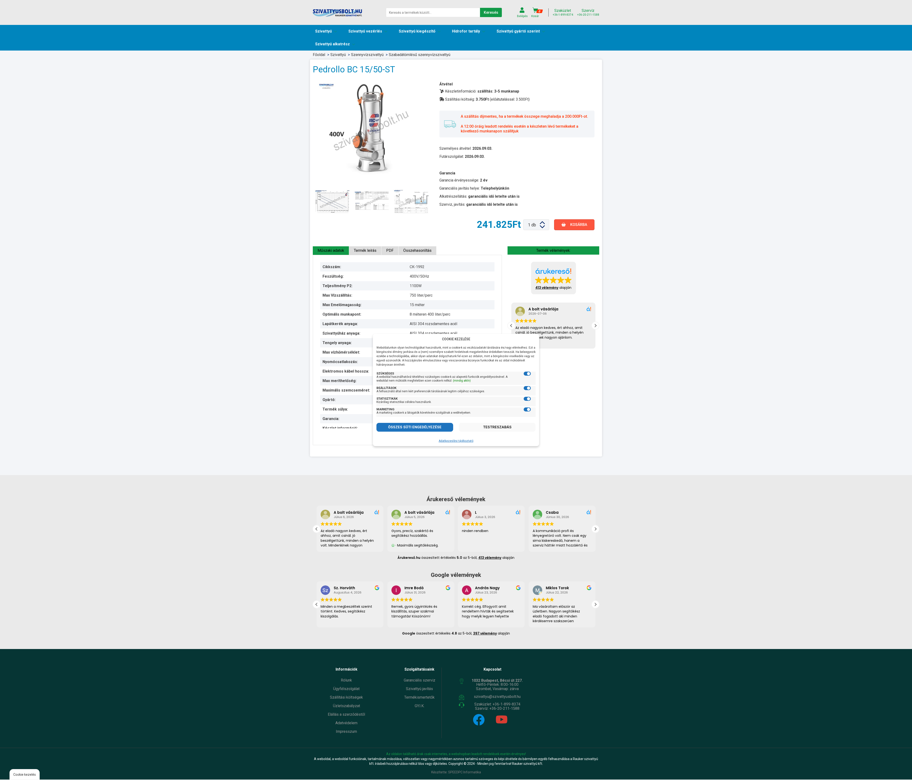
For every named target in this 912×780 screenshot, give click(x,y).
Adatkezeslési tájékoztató (456, 441)
